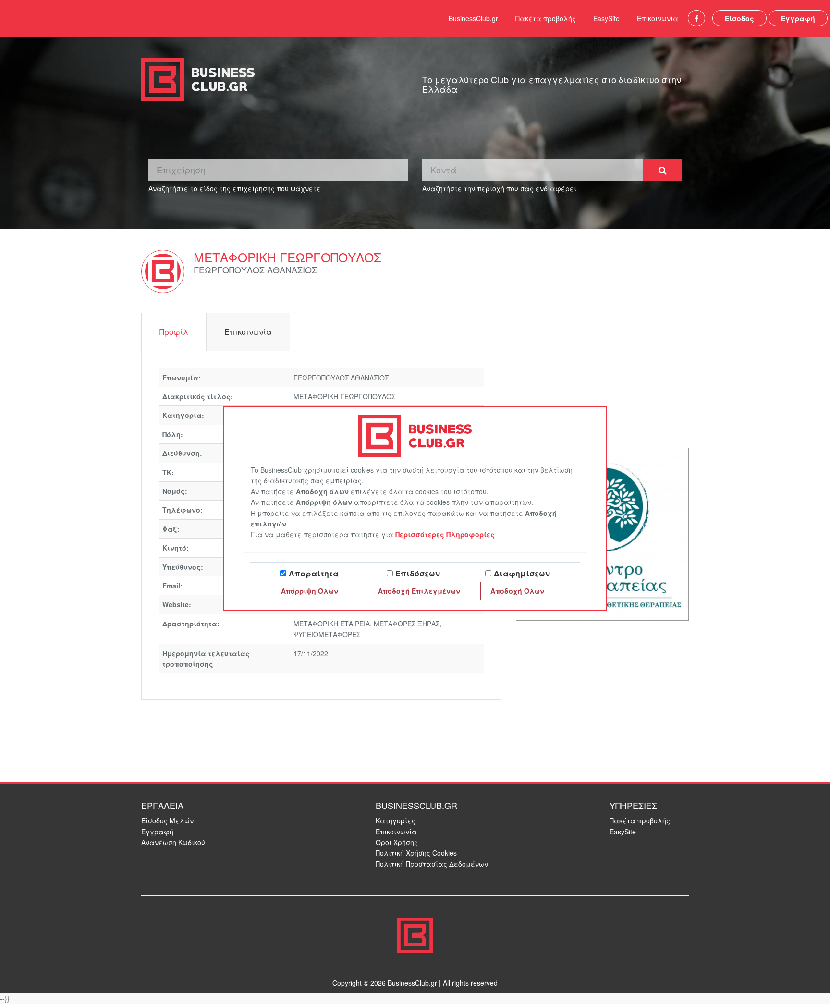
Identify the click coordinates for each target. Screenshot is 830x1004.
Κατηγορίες (395, 820)
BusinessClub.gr (473, 18)
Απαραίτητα (314, 573)
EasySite (606, 18)
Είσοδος (739, 18)
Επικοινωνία (657, 18)
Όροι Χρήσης (397, 842)
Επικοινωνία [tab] (248, 331)
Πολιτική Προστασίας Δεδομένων (432, 864)
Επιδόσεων (417, 573)
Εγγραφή (798, 18)
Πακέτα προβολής (545, 18)
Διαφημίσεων (522, 573)
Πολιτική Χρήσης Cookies (416, 852)
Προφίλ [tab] (173, 331)
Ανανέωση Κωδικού (173, 842)
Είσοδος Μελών (167, 820)
